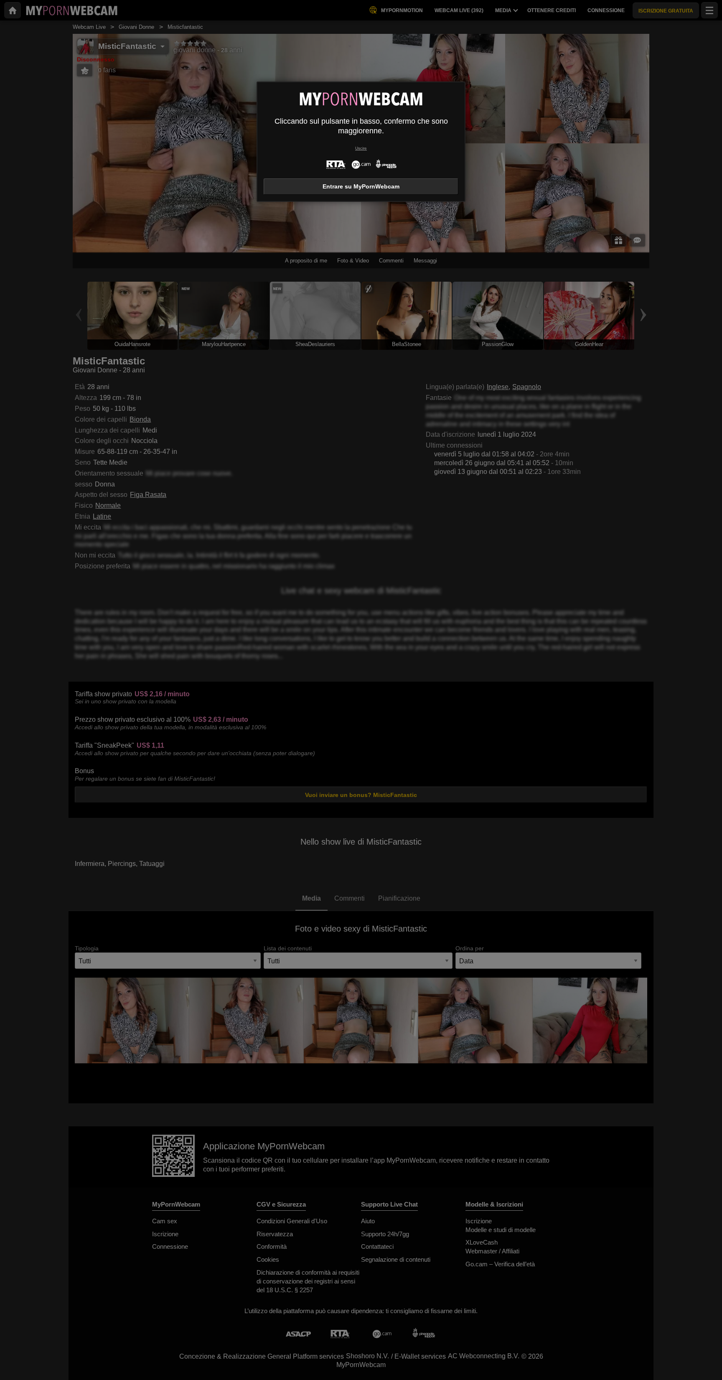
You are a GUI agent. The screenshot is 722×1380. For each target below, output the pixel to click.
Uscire (361, 148)
